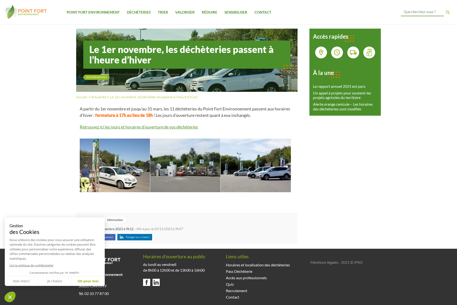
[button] (10, 297)
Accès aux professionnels (246, 277)
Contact (262, 12)
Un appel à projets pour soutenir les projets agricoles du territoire (342, 95)
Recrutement (236, 290)
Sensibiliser (235, 12)
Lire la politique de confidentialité (31, 265)
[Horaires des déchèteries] (337, 52)
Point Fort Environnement (93, 12)
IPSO (358, 262)
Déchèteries (139, 12)
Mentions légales (324, 262)
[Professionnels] (353, 52)
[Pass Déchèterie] (369, 52)
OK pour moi (88, 281)
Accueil (82, 97)
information (115, 220)
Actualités (98, 97)
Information (96, 77)
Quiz (230, 284)
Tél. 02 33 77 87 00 (94, 293)
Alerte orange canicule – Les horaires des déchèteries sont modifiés (343, 106)
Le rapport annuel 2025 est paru (339, 86)
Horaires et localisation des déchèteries (258, 265)
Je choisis (54, 281)
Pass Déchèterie (239, 271)
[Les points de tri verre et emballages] (321, 52)
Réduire (209, 12)
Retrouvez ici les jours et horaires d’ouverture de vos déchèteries (139, 126)
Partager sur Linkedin (138, 237)
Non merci (21, 281)
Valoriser (185, 12)
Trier (163, 12)
